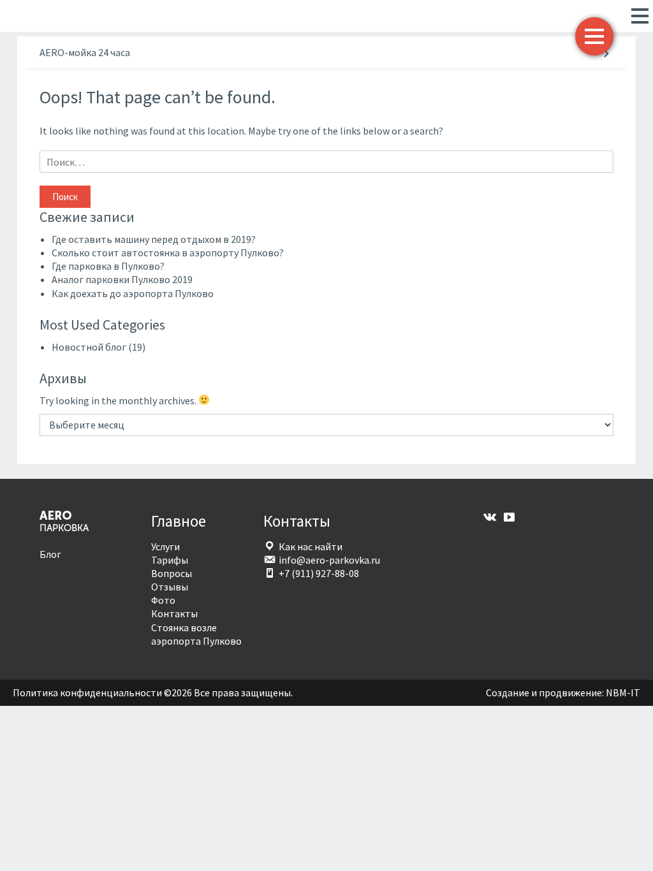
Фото (163, 600)
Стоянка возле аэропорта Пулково (196, 634)
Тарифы (169, 559)
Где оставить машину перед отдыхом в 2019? (154, 239)
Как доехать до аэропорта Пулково (133, 293)
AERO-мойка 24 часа (85, 52)
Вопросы (171, 573)
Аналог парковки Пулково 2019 (122, 279)
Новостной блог (89, 346)
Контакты (174, 613)
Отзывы (169, 586)
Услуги (165, 546)
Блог (50, 554)
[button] (636, 16)
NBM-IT (623, 692)
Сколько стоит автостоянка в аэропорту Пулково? (168, 252)
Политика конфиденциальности (87, 692)
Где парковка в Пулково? (108, 266)
